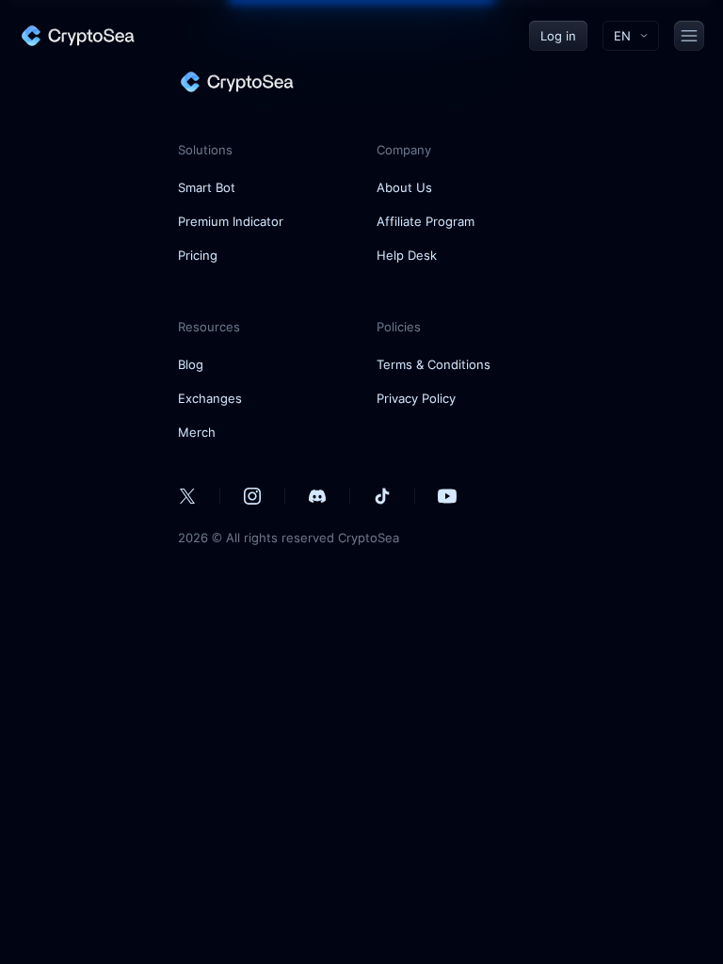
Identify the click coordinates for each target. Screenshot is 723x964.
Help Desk (407, 255)
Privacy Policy (416, 398)
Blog (190, 364)
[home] (77, 36)
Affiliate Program (425, 221)
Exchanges (210, 398)
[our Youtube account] (447, 496)
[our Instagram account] (252, 496)
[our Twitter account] (187, 496)
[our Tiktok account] (382, 496)
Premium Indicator (230, 221)
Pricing (197, 255)
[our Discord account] (317, 496)
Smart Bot (206, 187)
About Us (404, 187)
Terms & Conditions (433, 364)
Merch (197, 432)
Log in (558, 35)
